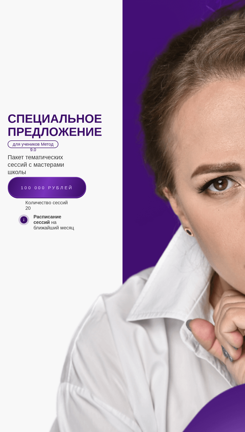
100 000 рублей (47, 187)
